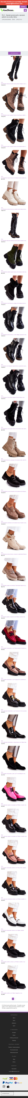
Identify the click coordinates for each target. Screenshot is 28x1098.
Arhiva (14, 1061)
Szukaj (23, 6)
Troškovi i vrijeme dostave (14, 1047)
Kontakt (14, 1032)
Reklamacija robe (14, 1052)
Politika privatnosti (14, 1037)
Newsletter (14, 1068)
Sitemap (14, 1040)
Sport (14, 1025)
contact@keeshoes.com (14, 3)
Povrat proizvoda (14, 1049)
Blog (14, 1059)
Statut (14, 1035)
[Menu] (25, 10)
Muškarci (14, 1023)
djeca (14, 1017)
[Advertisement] (14, 37)
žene (14, 1020)
